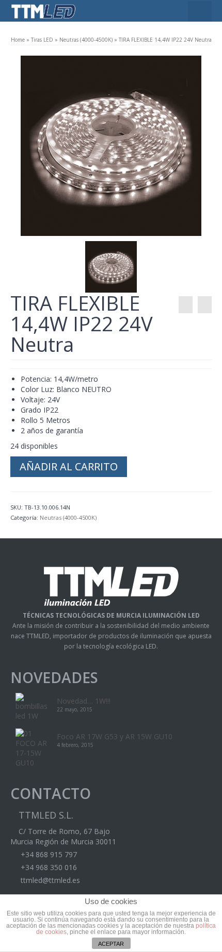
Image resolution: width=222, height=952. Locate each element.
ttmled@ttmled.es (49, 880)
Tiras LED (42, 39)
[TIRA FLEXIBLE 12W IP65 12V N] (205, 304)
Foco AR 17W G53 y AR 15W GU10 (114, 736)
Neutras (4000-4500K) (86, 39)
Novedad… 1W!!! (83, 701)
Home (18, 39)
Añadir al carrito (69, 466)
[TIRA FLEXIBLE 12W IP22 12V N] (186, 304)
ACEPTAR (111, 944)
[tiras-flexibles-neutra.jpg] (111, 145)
